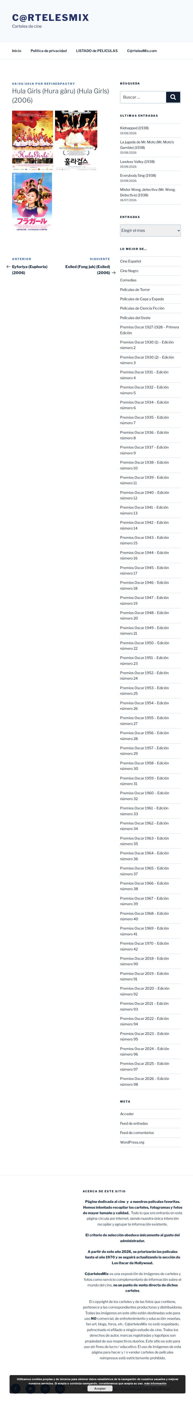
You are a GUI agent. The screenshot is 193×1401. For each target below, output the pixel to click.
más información (155, 1383)
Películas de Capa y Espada (142, 299)
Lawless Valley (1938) (137, 161)
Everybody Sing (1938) (138, 175)
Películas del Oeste (135, 318)
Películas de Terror (135, 289)
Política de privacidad (49, 51)
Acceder (127, 1114)
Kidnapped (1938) (134, 128)
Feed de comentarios (137, 1132)
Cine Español (130, 261)
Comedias (128, 280)
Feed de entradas (134, 1123)
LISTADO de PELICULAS (97, 51)
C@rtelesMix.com (142, 51)
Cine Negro (129, 271)
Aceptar (100, 1388)
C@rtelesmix (51, 17)
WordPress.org (132, 1142)
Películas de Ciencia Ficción (142, 308)
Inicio (16, 51)
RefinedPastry (59, 83)
